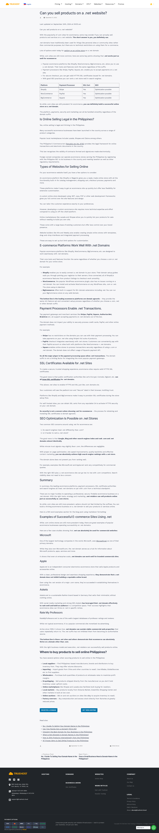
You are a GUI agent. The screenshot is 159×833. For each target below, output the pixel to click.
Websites (97, 4)
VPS (88, 4)
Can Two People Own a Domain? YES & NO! (60, 729)
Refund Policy (131, 804)
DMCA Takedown (132, 807)
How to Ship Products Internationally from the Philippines (66, 738)
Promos (121, 4)
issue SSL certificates (51, 379)
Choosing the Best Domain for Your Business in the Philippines (67, 732)
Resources (109, 4)
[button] (27, 4)
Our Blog (129, 782)
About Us (130, 778)
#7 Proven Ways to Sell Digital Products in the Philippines (65, 741)
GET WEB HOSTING (89, 710)
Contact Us (130, 786)
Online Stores (115, 746)
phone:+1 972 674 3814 (19, 791)
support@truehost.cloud (20, 799)
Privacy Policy (131, 801)
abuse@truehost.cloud (138, 810)
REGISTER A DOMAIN (48, 710)
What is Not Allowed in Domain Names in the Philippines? (66, 735)
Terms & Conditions (133, 798)
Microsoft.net (101, 541)
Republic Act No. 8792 (75, 144)
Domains (78, 4)
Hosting (68, 4)
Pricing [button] (58, 4)
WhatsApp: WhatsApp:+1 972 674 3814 (23, 794)
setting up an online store (74, 50)
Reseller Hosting (100, 794)
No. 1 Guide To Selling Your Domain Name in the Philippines (66, 726)
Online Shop (99, 778)
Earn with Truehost (101, 790)
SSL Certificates (71, 787)
